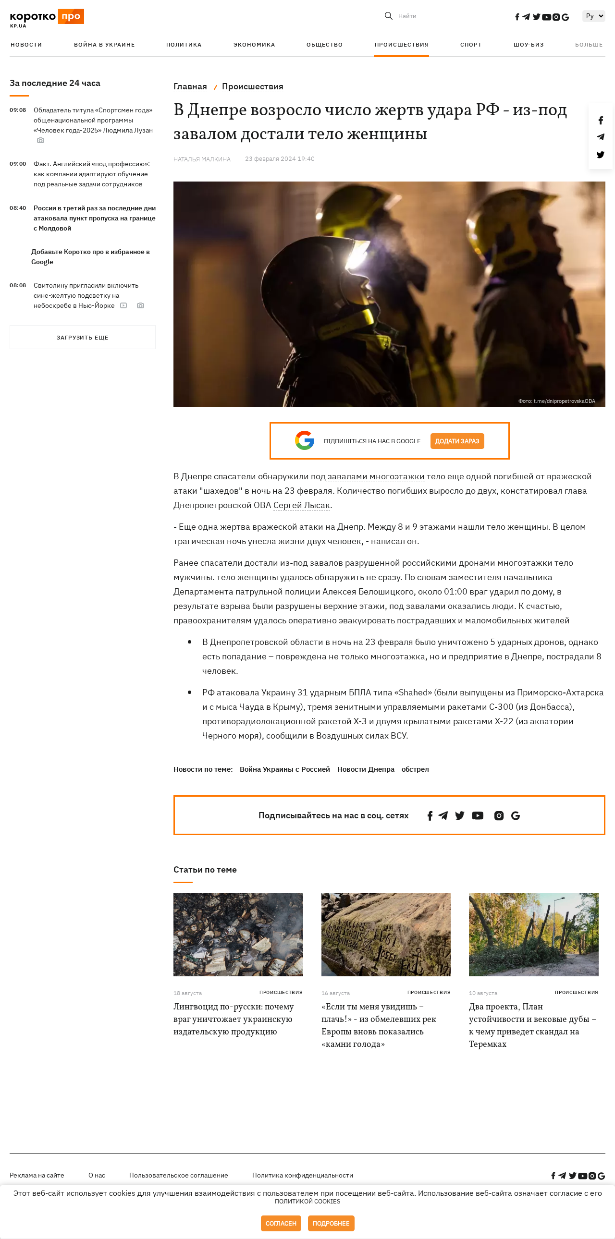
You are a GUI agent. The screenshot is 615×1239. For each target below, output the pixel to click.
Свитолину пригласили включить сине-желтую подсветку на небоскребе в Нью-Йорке (86, 295)
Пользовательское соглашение (178, 1175)
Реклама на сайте (37, 1175)
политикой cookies (308, 1201)
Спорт (471, 44)
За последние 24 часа (55, 82)
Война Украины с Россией (285, 769)
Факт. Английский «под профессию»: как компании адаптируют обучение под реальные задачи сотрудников (92, 173)
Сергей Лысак (301, 504)
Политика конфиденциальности (302, 1175)
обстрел (415, 769)
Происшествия (402, 44)
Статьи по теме (205, 869)
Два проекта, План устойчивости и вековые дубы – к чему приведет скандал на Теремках (532, 1026)
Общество (325, 44)
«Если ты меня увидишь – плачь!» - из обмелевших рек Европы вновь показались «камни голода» (378, 1026)
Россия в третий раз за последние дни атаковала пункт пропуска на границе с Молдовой (95, 218)
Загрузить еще (83, 337)
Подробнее (331, 1223)
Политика (184, 44)
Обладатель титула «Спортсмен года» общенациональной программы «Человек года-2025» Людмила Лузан (93, 120)
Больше (589, 44)
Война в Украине (104, 44)
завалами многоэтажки (375, 476)
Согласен (281, 1223)
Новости (26, 44)
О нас (96, 1175)
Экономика (254, 44)
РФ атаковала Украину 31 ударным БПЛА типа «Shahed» (317, 692)
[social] (517, 17)
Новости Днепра (365, 769)
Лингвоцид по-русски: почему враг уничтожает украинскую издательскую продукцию (233, 1019)
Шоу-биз (529, 44)
